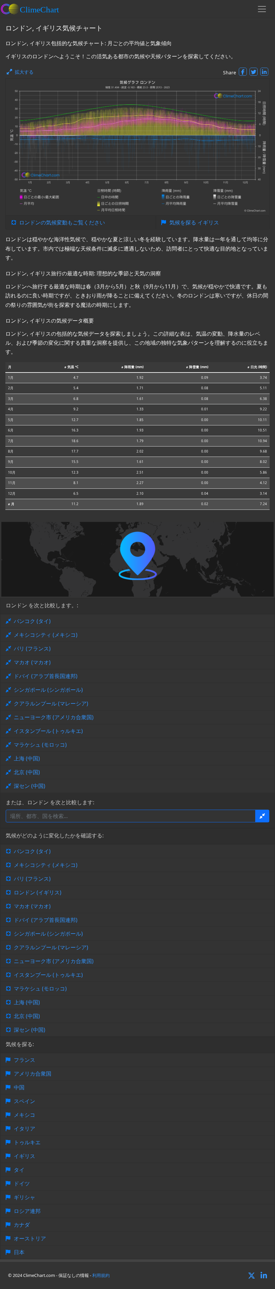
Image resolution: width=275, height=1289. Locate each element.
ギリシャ (24, 1197)
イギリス (24, 1156)
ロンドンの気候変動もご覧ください (62, 222)
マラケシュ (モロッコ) (40, 744)
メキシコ (24, 1114)
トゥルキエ (27, 1142)
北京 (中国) (27, 772)
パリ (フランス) (32, 648)
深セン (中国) (29, 786)
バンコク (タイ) (32, 621)
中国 (19, 1087)
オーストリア (30, 1238)
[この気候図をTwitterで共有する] (254, 72)
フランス (24, 1060)
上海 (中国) (27, 758)
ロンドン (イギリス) (37, 892)
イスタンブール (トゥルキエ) (48, 731)
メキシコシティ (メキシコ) (45, 634)
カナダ (22, 1224)
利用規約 (101, 1275)
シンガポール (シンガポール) (48, 689)
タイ (19, 1169)
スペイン (24, 1101)
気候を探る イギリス (194, 222)
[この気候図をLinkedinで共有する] (264, 72)
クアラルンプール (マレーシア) (51, 703)
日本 (19, 1252)
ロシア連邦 (27, 1211)
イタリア (24, 1128)
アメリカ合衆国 (32, 1073)
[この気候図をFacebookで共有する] (243, 72)
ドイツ (22, 1183)
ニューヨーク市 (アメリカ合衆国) (54, 717)
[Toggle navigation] (262, 9)
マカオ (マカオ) (32, 662)
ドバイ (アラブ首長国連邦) (45, 676)
